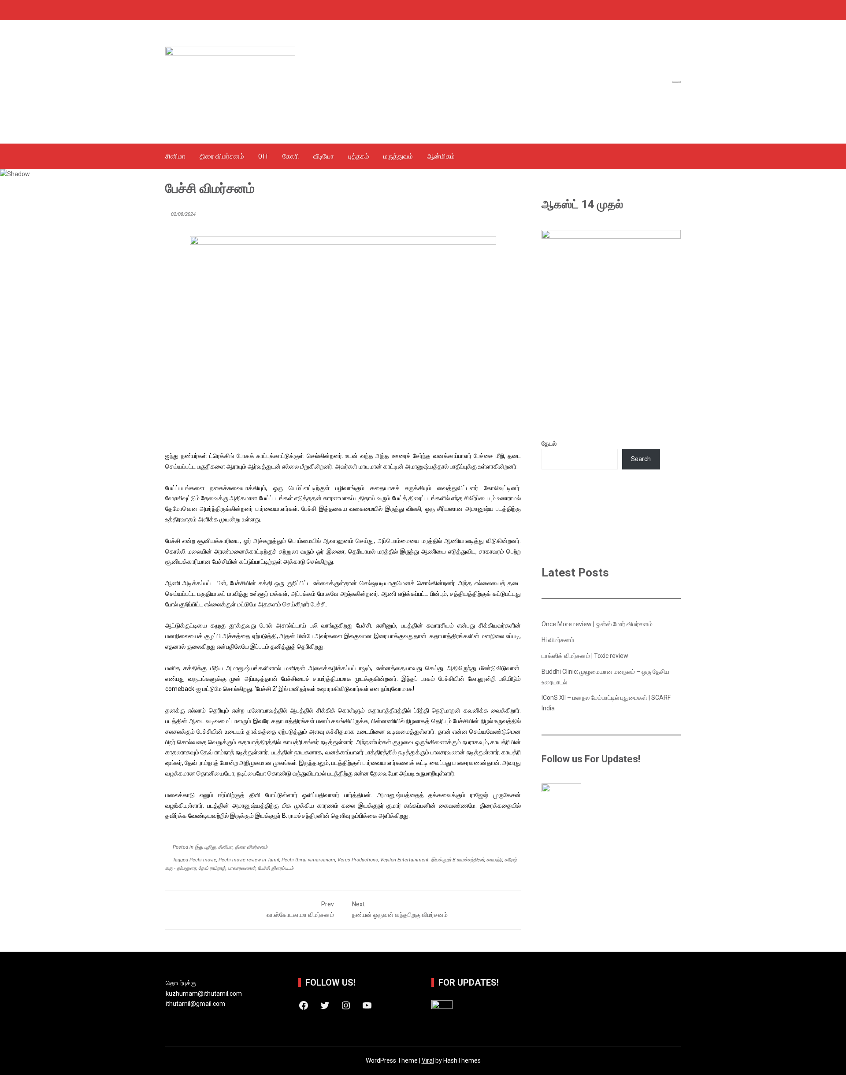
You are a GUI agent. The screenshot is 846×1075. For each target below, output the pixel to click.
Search (641, 458)
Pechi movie (202, 860)
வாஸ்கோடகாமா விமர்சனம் (300, 909)
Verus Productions (358, 860)
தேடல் (549, 443)
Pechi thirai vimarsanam (308, 860)
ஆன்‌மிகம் (441, 156)
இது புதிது (205, 847)
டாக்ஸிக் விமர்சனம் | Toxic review (585, 655)
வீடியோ (323, 156)
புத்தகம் (358, 156)
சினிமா (175, 156)
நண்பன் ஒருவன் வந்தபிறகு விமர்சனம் (400, 909)
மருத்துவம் (398, 156)
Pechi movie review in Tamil (249, 860)
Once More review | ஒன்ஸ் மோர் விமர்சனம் (597, 624)
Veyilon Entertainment (404, 860)
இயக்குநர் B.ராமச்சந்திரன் (457, 860)
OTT (263, 156)
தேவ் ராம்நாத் (212, 868)
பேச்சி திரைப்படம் (275, 868)
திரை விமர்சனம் (222, 156)
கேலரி (290, 156)
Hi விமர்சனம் (558, 639)
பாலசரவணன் (242, 868)
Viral (428, 1060)
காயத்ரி (494, 860)
